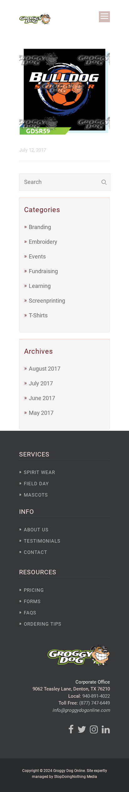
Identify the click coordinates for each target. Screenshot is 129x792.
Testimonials (42, 541)
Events (37, 256)
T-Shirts (38, 315)
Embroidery (43, 241)
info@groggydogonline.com (81, 710)
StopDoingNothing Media (75, 776)
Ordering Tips (42, 624)
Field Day (36, 484)
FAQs (30, 613)
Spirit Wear (39, 472)
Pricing (34, 590)
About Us (36, 530)
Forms (32, 601)
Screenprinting (47, 300)
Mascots (36, 495)
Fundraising (43, 271)
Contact (35, 552)
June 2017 (42, 398)
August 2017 (44, 368)
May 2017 (41, 412)
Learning (40, 286)
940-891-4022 (96, 696)
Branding (40, 227)
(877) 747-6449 (94, 703)
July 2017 (41, 383)
